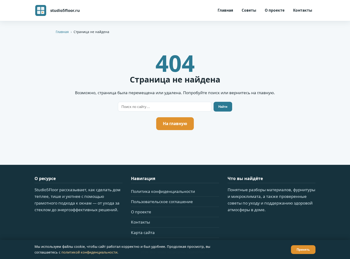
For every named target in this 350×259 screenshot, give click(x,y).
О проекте (275, 10)
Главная (225, 10)
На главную (175, 123)
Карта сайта (143, 232)
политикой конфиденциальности (89, 252)
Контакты (302, 10)
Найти (222, 106)
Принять (303, 249)
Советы (249, 10)
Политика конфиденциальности (163, 191)
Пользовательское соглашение (162, 201)
